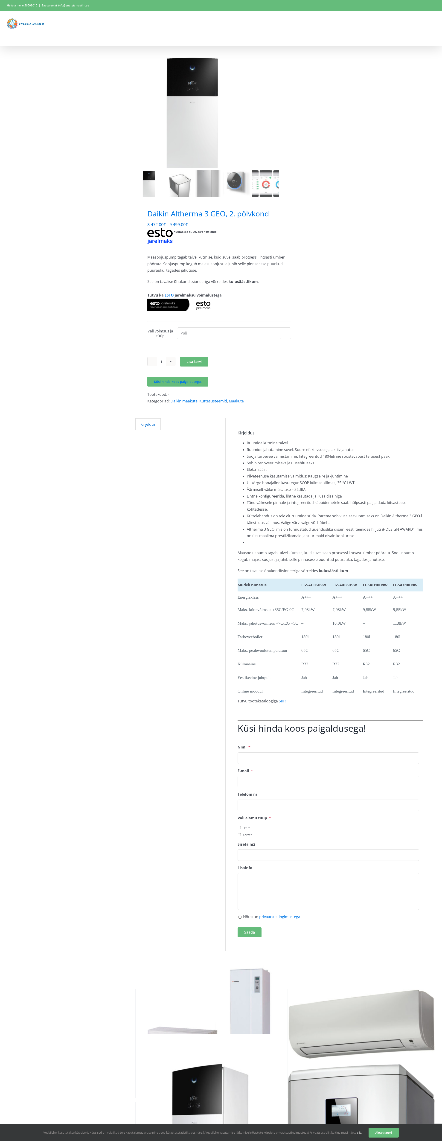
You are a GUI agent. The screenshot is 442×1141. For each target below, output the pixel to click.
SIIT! (282, 701)
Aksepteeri (383, 1132)
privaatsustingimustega (279, 916)
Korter (247, 835)
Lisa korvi (194, 361)
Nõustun (271, 916)
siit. (359, 1132)
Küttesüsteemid (213, 401)
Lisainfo (245, 867)
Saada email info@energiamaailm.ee (65, 5)
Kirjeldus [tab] (148, 424)
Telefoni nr (247, 794)
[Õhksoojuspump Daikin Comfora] (361, 1024)
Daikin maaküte (184, 401)
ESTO (169, 295)
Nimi (244, 747)
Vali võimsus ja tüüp (160, 334)
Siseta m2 (246, 844)
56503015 (30, 5)
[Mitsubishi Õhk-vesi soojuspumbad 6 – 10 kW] (209, 1024)
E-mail (245, 770)
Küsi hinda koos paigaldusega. (178, 382)
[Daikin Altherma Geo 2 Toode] (192, 110)
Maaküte (236, 401)
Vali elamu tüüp (254, 818)
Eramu (247, 828)
